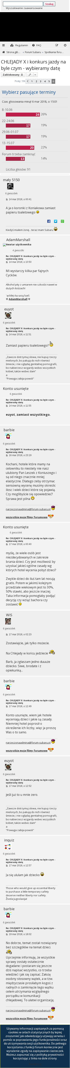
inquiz (9, 840)
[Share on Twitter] (55, 221)
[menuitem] (19, 45)
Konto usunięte (16, 388)
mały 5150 (11, 179)
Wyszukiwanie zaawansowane (24, 8)
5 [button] (49, 81)
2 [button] (36, 81)
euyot (9, 309)
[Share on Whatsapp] (62, 221)
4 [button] (45, 81)
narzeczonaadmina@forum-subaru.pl (28, 509)
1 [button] (32, 81)
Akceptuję (35, 1064)
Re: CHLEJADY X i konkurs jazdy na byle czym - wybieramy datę (30, 257)
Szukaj (49, 4)
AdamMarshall (18, 239)
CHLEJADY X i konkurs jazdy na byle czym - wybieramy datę (33, 64)
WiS (9, 615)
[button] (28, 81)
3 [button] (40, 81)
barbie (9, 429)
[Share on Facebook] (49, 221)
